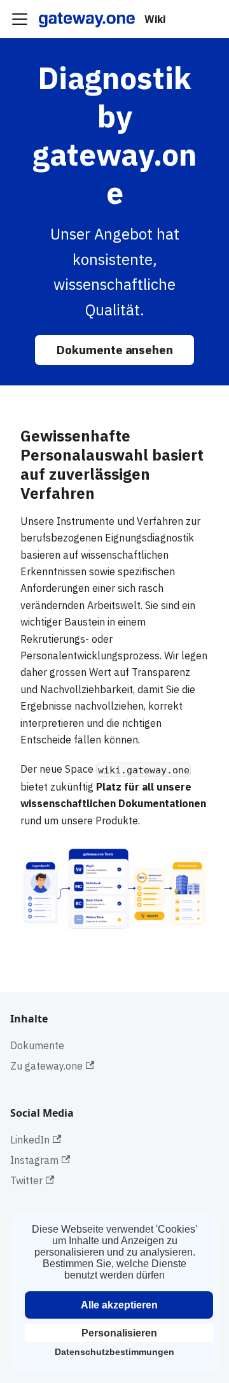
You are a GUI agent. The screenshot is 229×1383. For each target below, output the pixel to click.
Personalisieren (119, 1333)
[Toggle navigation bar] (19, 19)
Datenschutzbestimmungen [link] (114, 1352)
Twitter (26, 1180)
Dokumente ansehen (115, 349)
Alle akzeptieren (119, 1305)
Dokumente (37, 1045)
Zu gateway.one (46, 1065)
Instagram (34, 1160)
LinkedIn (30, 1139)
